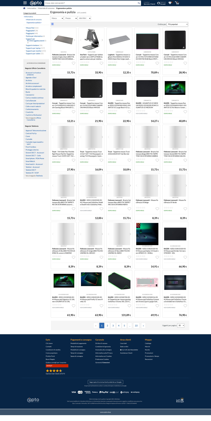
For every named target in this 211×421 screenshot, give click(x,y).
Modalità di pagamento (78, 343)
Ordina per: (162, 24)
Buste (28, 92)
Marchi (147, 346)
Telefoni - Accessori (33, 167)
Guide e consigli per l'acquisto (56, 362)
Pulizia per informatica (35, 36)
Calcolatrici (30, 95)
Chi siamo (49, 343)
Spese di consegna (77, 356)
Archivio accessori (32, 83)
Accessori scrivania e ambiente (33, 74)
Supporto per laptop (35, 48)
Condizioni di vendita (53, 350)
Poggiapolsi (32, 33)
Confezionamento (32, 109)
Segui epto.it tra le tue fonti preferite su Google (105, 382)
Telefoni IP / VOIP (32, 173)
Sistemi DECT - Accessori (35, 153)
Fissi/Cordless (31, 147)
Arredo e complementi (34, 86)
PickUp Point (50, 356)
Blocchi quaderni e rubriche (35, 89)
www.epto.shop (105, 412)
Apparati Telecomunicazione (36, 130)
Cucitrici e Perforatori (34, 115)
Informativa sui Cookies (103, 356)
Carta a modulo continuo (34, 98)
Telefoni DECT (31, 170)
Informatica (31, 8)
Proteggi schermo (32, 150)
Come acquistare (51, 353)
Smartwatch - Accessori (34, 164)
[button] (74, 40)
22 (136, 325)
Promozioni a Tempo (152, 356)
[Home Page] (24, 9)
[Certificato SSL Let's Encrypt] (179, 400)
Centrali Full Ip (31, 133)
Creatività (29, 112)
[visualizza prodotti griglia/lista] (52, 25)
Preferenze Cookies (102, 359)
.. (129, 325)
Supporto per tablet (35, 53)
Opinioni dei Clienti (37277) (55, 374)
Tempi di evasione (77, 346)
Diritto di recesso (101, 343)
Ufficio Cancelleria (34, 119)
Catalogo (148, 343)
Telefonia (39, 176)
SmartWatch (30, 161)
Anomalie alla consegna (103, 350)
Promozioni (149, 353)
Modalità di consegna (78, 350)
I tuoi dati (123, 343)
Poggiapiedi (32, 31)
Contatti (49, 346)
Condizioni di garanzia (103, 346)
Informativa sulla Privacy (104, 353)
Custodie (29, 139)
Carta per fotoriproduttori (35, 103)
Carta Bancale (31, 101)
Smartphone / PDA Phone (35, 158)
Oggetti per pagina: (169, 325)
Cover (28, 136)
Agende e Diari (31, 78)
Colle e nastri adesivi (33, 106)
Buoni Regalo (50, 359)
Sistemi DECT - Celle (33, 156)
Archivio (29, 80)
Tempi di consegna (77, 353)
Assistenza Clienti (126, 353)
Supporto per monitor (36, 51)
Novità (147, 350)
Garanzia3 (102, 362)
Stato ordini (124, 346)
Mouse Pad (32, 28)
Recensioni (149, 359)
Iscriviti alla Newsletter (130, 350)
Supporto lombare (34, 45)
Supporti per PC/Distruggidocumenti (36, 41)
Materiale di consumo (46, 8)
